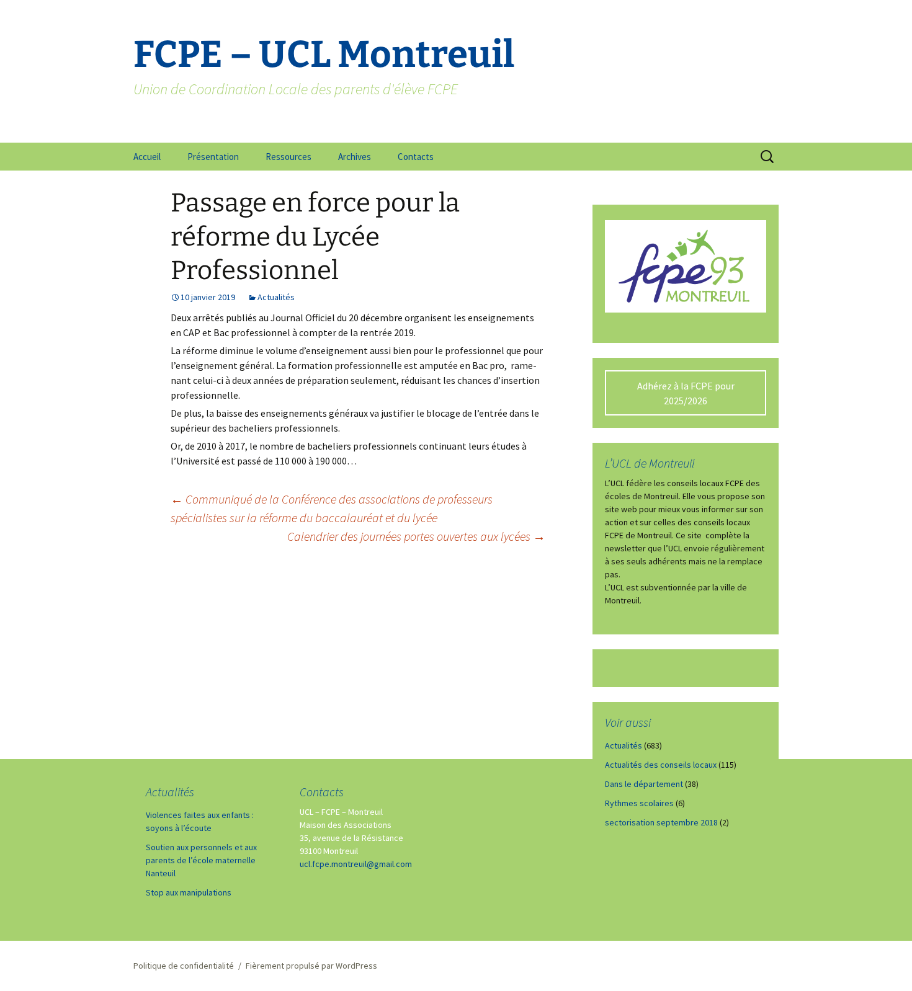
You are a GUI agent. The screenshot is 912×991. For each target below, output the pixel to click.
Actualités (276, 297)
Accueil (147, 156)
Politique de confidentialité (183, 965)
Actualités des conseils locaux (661, 764)
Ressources (288, 156)
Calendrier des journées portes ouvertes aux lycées (416, 536)
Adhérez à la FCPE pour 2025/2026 (686, 393)
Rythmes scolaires (639, 803)
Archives (354, 156)
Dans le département (644, 783)
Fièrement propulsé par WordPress (311, 965)
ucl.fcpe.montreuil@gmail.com (356, 863)
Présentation (213, 156)
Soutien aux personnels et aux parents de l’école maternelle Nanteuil (201, 860)
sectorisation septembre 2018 (661, 822)
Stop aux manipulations (188, 892)
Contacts (416, 156)
